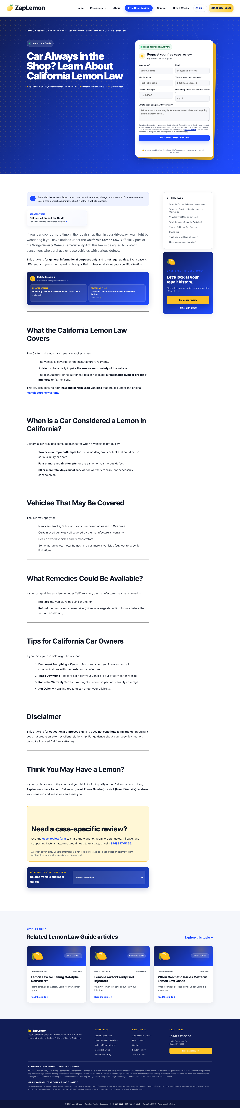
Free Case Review (138, 8)
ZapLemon (30, 7)
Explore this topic (199, 937)
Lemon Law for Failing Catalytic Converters (55, 979)
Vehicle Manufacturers (105, 1045)
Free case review (188, 300)
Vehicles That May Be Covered (183, 217)
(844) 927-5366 (221, 8)
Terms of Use (138, 1054)
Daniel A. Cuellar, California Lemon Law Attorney (54, 87)
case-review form (54, 838)
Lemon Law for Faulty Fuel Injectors (114, 979)
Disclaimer (174, 232)
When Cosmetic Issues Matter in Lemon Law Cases (182, 979)
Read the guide (40, 997)
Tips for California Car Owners (183, 227)
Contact (162, 8)
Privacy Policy (190, 129)
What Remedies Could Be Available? (185, 222)
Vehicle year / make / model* (188, 77)
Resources (96, 8)
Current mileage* (147, 89)
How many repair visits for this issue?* (192, 91)
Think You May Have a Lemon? (183, 237)
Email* (178, 65)
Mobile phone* (145, 77)
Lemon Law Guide (56, 31)
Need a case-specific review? (182, 242)
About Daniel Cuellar (141, 1035)
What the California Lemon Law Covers (187, 204)
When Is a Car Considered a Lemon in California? (186, 210)
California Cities (102, 1050)
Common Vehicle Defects (106, 1040)
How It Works (181, 8)
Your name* (144, 65)
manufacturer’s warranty (43, 392)
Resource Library (103, 1054)
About (117, 8)
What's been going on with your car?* (156, 105)
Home (80, 8)
